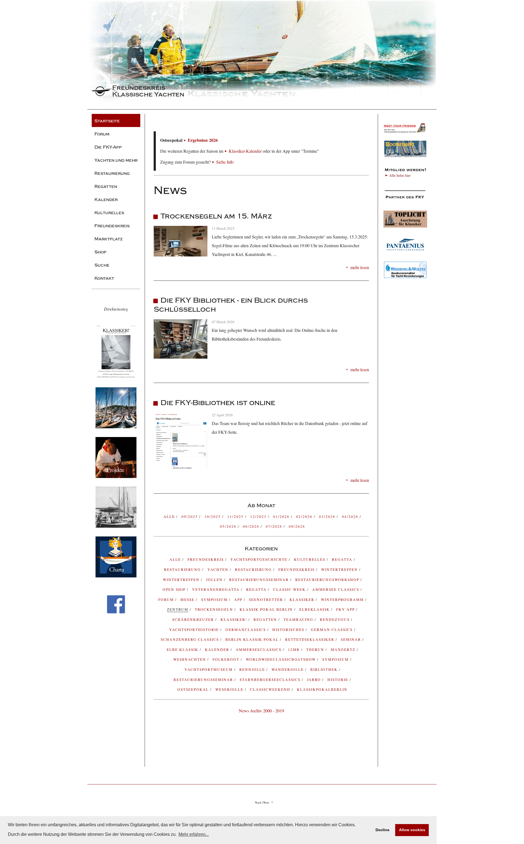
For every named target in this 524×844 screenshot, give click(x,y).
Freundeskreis (297, 569)
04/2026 (351, 516)
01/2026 (282, 516)
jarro (314, 679)
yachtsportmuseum (209, 669)
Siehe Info (225, 162)
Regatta (257, 589)
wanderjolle (288, 669)
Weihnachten (190, 659)
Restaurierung (254, 569)
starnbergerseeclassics (271, 679)
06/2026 (252, 526)
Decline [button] (382, 830)
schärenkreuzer (193, 619)
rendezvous (335, 619)
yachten (218, 569)
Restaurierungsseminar (259, 579)
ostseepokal (193, 689)
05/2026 (229, 526)
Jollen (215, 579)
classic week (290, 589)
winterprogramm (343, 599)
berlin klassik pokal (252, 639)
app (239, 599)
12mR (294, 649)
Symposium (336, 659)
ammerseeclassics (259, 649)
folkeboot (227, 659)
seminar (351, 639)
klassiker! (234, 619)
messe (188, 599)
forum (166, 599)
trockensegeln (214, 609)
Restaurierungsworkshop (328, 579)
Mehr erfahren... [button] (193, 834)
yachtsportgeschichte (259, 559)
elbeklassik (315, 609)
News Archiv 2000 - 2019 (261, 710)
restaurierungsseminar (204, 679)
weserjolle (230, 689)
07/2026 (275, 526)
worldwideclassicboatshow (281, 659)
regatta (343, 559)
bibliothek (324, 669)
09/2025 (190, 516)
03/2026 (328, 516)
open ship (175, 589)
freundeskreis (206, 559)
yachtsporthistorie (194, 629)
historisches (289, 629)
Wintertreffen (340, 569)
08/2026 (297, 526)
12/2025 (259, 516)
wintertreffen (182, 579)
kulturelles (310, 559)
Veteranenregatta (216, 589)
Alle (169, 516)
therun (316, 649)
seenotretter (266, 599)
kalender (218, 649)
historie (338, 679)
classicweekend (271, 689)
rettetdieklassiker (310, 639)
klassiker (303, 599)
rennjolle (252, 669)
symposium (215, 599)
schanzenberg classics (190, 639)
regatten (266, 619)
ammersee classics (336, 589)
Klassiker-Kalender (245, 151)
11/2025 (236, 516)
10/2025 (213, 516)
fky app (346, 609)
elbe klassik (183, 649)
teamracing (299, 619)
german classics (332, 629)
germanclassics (246, 629)
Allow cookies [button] (412, 830)
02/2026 (305, 516)
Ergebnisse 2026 (203, 140)
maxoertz (344, 649)
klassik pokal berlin (267, 609)
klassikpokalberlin (322, 689)
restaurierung (183, 569)
